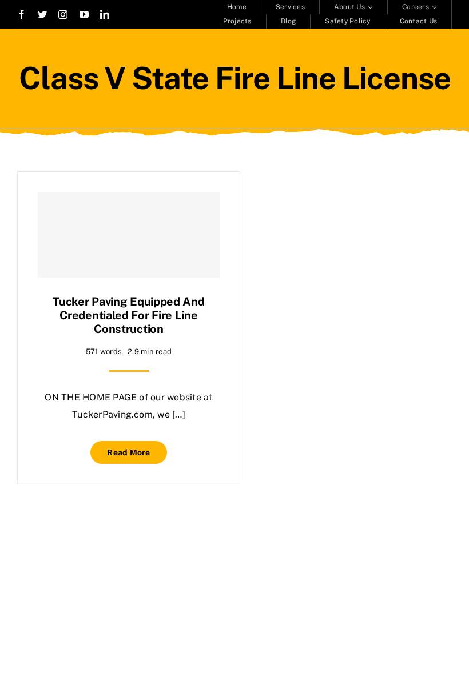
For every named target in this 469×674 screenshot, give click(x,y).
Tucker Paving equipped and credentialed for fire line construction (128, 315)
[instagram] (62, 14)
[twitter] (42, 14)
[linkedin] (104, 14)
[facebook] (21, 14)
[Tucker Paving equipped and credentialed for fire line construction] (129, 235)
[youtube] (84, 14)
